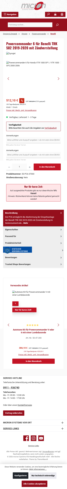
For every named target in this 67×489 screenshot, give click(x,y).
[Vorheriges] (8, 79)
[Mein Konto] (55, 14)
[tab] (33, 218)
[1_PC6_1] (33, 78)
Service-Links (11, 428)
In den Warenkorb (47, 167)
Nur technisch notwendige (43, 475)
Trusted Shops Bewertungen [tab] (18, 264)
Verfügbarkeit (51, 128)
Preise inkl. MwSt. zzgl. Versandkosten (21, 110)
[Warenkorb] (62, 14)
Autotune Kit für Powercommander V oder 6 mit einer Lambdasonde (33, 331)
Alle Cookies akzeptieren (34, 484)
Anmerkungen (12, 135)
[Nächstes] (58, 79)
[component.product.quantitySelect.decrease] (9, 167)
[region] (33, 78)
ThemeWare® (42, 459)
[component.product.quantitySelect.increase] (30, 167)
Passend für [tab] (10, 236)
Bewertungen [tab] (11, 257)
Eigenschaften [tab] (11, 229)
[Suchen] (48, 14)
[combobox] (34, 24)
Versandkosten (48, 452)
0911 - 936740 (11, 387)
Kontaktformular (25, 405)
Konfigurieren (20, 475)
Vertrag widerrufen (13, 413)
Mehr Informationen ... (38, 469)
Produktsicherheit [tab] (13, 243)
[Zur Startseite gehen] (33, 6)
